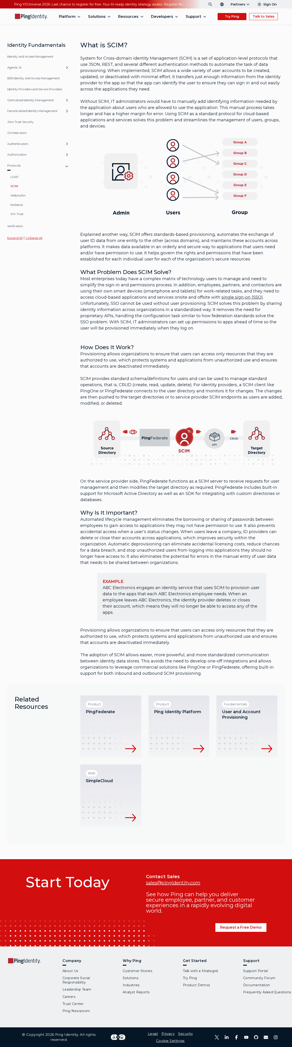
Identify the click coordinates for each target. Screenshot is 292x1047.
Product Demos (196, 985)
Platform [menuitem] (67, 16)
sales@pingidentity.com (173, 882)
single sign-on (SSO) (242, 297)
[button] (66, 69)
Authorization (17, 154)
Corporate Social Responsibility (76, 980)
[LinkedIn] (226, 1037)
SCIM (14, 186)
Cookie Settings (170, 1040)
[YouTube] (246, 1037)
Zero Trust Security (20, 122)
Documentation (256, 985)
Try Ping (232, 16)
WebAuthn (18, 195)
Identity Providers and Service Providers (34, 89)
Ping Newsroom (76, 1011)
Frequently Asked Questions (267, 992)
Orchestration (17, 133)
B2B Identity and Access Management (33, 78)
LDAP (14, 177)
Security (185, 1033)
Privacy (168, 1033)
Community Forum (259, 978)
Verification (15, 226)
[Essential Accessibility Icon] (118, 1037)
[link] (110, 726)
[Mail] (266, 1037)
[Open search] (210, 4)
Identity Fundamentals (36, 45)
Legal (153, 1033)
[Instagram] (276, 1037)
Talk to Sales (263, 16)
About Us (70, 971)
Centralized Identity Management (30, 100)
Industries (131, 985)
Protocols (14, 165)
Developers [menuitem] (162, 16)
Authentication (17, 144)
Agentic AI (14, 67)
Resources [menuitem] (128, 16)
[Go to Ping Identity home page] (31, 16)
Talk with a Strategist (200, 971)
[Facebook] (236, 1037)
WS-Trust (16, 214)
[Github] (256, 1037)
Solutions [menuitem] (97, 16)
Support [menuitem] (193, 16)
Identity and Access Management (30, 56)
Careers (69, 997)
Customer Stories (137, 971)
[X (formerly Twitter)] (217, 1037)
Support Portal (255, 971)
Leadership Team (77, 989)
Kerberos (16, 205)
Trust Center (73, 1004)
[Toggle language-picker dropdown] (222, 4)
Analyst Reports (136, 992)
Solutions (130, 978)
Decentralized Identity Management (32, 111)
